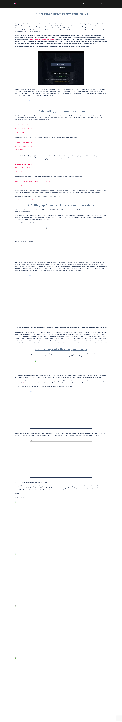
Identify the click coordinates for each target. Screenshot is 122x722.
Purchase (77, 3)
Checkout (86, 3)
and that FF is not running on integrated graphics (42, 39)
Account (95, 3)
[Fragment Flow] (18, 3)
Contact (104, 3)
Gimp (24, 382)
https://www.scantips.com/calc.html (24, 199)
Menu (69, 3)
